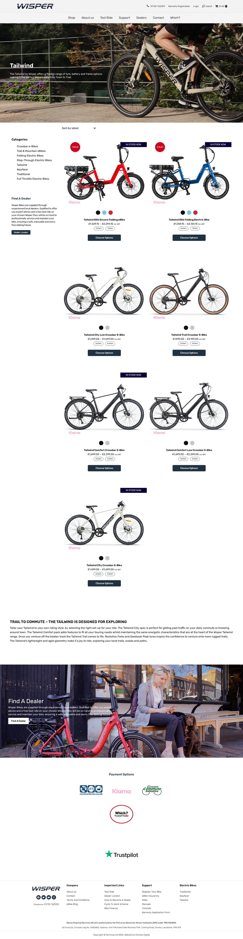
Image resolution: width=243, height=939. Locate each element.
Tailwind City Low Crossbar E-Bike (104, 334)
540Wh (110, 343)
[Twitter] (43, 897)
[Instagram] (54, 897)
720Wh (110, 228)
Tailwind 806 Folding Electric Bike (189, 219)
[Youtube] (49, 897)
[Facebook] (38, 897)
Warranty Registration (179, 6)
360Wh (99, 228)
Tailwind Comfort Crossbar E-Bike (104, 450)
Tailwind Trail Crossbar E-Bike (189, 334)
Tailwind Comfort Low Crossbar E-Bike (189, 450)
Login (196, 6)
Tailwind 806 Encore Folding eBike (104, 219)
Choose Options (104, 237)
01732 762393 (158, 6)
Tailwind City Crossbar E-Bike (104, 565)
